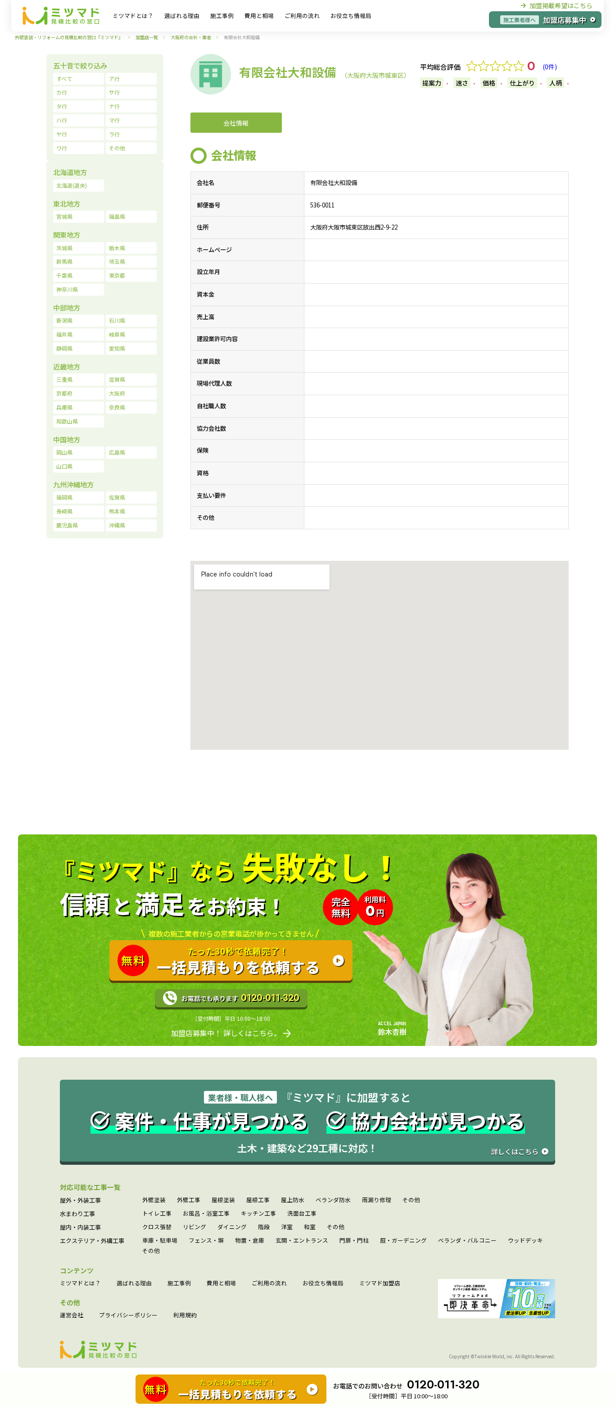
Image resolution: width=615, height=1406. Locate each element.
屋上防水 (292, 1200)
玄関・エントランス (302, 1241)
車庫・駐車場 (159, 1241)
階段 (264, 1227)
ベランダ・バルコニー (467, 1241)
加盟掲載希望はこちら (560, 5)
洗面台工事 (302, 1214)
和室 (310, 1227)
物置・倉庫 (249, 1241)
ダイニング (232, 1227)
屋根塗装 (223, 1200)
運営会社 (71, 1315)
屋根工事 (258, 1200)
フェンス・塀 (206, 1241)
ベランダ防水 (333, 1200)
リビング (194, 1227)
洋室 (287, 1227)
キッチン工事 (258, 1214)
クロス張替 (157, 1227)
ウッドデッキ (525, 1241)
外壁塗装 (154, 1200)
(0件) (550, 66)
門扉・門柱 (354, 1241)
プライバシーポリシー (128, 1315)
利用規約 (185, 1315)
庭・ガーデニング (403, 1241)
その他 (411, 1200)
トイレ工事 (157, 1214)
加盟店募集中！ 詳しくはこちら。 (226, 1033)
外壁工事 (188, 1200)
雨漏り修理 (376, 1200)
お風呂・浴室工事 (206, 1214)
